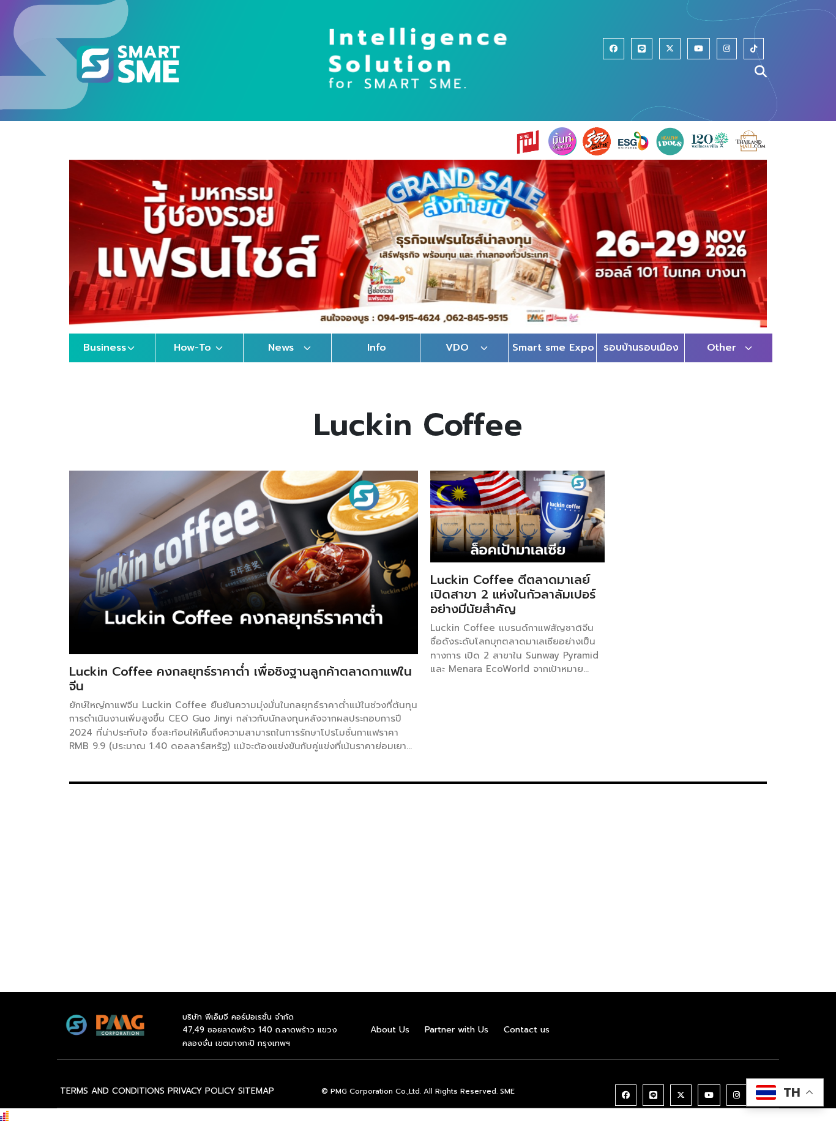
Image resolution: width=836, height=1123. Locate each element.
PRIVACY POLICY (201, 1090)
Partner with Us (456, 1029)
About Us (389, 1029)
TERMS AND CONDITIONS (112, 1090)
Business (104, 347)
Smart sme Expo (553, 347)
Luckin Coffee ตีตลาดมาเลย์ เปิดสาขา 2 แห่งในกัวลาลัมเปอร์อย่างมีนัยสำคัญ (512, 594)
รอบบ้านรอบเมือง (641, 347)
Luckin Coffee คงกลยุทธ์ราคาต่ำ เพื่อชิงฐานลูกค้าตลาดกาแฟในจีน (240, 678)
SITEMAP (256, 1090)
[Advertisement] (418, 906)
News (281, 347)
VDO (457, 347)
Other (721, 347)
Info (376, 347)
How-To (192, 347)
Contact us (527, 1029)
